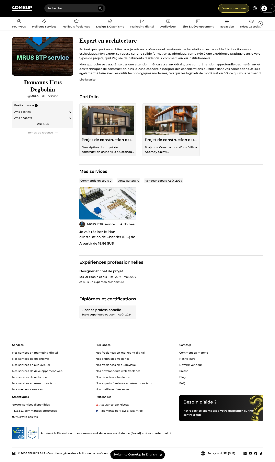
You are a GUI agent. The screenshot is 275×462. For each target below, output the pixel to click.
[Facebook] (255, 453)
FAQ (182, 383)
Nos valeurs (187, 358)
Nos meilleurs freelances (112, 389)
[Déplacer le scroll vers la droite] (260, 23)
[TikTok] (261, 453)
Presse (183, 371)
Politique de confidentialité (97, 453)
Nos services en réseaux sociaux (34, 383)
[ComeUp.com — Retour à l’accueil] (22, 8)
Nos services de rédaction (29, 377)
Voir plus (43, 124)
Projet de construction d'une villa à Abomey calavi (171, 140)
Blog (182, 377)
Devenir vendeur (190, 364)
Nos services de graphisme (30, 358)
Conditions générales (61, 453)
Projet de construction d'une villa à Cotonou (108, 140)
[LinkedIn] (245, 453)
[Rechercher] (100, 8)
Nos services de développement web (37, 371)
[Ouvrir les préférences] (254, 8)
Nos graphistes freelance (112, 358)
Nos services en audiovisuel (31, 364)
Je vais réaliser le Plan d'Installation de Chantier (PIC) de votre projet (107, 237)
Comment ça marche (193, 352)
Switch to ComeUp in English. (135, 454)
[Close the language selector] (161, 455)
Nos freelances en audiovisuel (116, 364)
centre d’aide (192, 414)
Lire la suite (87, 79)
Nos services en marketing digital (35, 352)
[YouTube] (250, 453)
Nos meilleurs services (27, 389)
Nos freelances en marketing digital (120, 352)
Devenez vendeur (234, 8)
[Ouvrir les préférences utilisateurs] (271, 8)
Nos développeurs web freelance (118, 371)
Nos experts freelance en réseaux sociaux (124, 383)
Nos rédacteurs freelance (113, 377)
